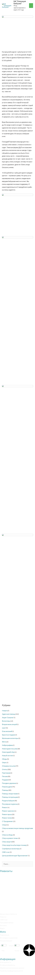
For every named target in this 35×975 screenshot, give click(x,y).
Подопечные (4, 935)
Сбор (4, 825)
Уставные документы (7, 965)
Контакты (3, 925)
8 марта (4, 710)
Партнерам (6, 773)
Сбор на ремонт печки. (10, 838)
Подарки (5, 780)
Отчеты (4, 769)
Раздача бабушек (8, 801)
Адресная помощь (8, 714)
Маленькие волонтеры (10, 738)
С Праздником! (7, 821)
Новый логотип (7, 755)
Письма (5, 776)
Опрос (4, 762)
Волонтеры (6, 721)
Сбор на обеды (7, 835)
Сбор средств (7, 842)
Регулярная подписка (10, 804)
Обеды (4, 759)
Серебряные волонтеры (11, 849)
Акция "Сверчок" (8, 717)
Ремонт (4, 807)
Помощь (5, 790)
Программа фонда (6, 922)
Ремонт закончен (8, 811)
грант (4, 728)
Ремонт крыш (7, 814)
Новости (3, 917)
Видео (2, 928)
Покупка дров (7, 787)
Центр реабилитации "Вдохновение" (15, 855)
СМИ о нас (6, 852)
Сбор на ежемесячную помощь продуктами (17, 828)
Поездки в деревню (9, 783)
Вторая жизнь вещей (9, 724)
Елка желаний (7, 731)
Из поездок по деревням (8, 938)
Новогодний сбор (8, 752)
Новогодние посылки (9, 749)
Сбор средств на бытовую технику (14, 845)
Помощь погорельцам (10, 797)
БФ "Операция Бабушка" (20, 2)
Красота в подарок (8, 735)
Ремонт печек (7, 818)
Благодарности (5, 962)
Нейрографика (7, 745)
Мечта (4, 742)
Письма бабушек (6, 941)
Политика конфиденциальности (11, 971)
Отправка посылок (8, 766)
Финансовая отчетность (8, 914)
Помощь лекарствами (10, 794)
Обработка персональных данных (12, 968)
